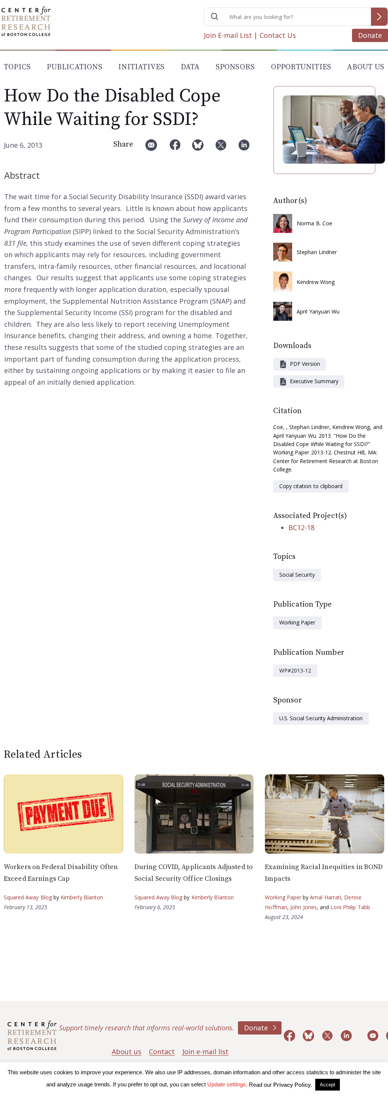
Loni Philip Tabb (350, 907)
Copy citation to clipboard (311, 486)
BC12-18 (301, 527)
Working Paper (297, 622)
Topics (17, 67)
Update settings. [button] (227, 1084)
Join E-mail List (228, 35)
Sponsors (235, 67)
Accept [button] (327, 1085)
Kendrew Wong (316, 282)
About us (126, 1051)
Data (190, 67)
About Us (365, 67)
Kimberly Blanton (82, 897)
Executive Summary (314, 381)
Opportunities (301, 67)
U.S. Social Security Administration (321, 718)
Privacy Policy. (292, 1084)
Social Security (297, 574)
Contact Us (278, 35)
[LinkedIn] (244, 147)
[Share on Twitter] (221, 147)
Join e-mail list (205, 1051)
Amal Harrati (325, 897)
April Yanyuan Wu (318, 311)
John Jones (303, 907)
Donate (370, 35)
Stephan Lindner (317, 252)
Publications (74, 67)
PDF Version (305, 363)
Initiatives (141, 67)
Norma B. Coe (314, 223)
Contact (162, 1051)
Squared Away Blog (28, 897)
